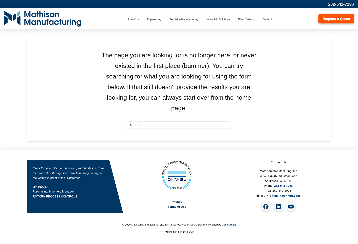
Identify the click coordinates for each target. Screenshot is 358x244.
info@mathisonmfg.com (283, 195)
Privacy (177, 201)
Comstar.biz (229, 224)
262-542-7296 (341, 4)
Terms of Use (177, 206)
